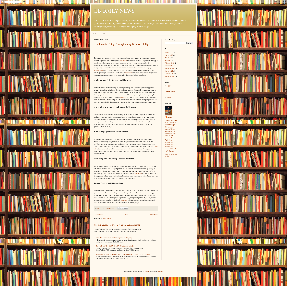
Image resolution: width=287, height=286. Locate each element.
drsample (168, 133)
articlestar (168, 125)
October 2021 (169, 74)
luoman (147, 271)
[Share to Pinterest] (127, 208)
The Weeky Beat (169, 139)
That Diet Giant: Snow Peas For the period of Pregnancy (114, 238)
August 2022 (169, 71)
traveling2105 (169, 142)
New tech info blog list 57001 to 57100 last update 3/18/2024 (117, 225)
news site (123, 60)
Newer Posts (99, 215)
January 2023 (169, 66)
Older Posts (154, 215)
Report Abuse (170, 91)
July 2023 (168, 58)
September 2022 (170, 68)
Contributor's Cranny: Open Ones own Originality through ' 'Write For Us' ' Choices (123, 254)
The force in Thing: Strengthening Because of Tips (121, 44)
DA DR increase (169, 137)
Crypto (169, 86)
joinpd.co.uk (98, 70)
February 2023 (169, 63)
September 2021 (170, 76)
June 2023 (168, 60)
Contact (103, 33)
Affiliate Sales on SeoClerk (170, 130)
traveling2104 (169, 144)
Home (95, 33)
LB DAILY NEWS (114, 10)
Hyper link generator (170, 126)
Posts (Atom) (107, 218)
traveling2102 (169, 149)
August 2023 (169, 55)
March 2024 (168, 52)
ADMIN (169, 117)
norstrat (167, 129)
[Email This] (118, 208)
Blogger (160, 271)
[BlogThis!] (121, 208)
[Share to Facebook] (125, 208)
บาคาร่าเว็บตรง (170, 150)
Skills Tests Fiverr (170, 122)
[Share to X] (123, 208)
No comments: (110, 208)
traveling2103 (169, 147)
